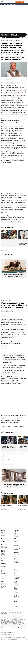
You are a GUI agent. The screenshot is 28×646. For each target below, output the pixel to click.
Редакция (16, 564)
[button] (14, 35)
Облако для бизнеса (15, 574)
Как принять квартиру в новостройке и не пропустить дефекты (8, 507)
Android (15, 604)
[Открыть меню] (26, 2)
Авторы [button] (3, 250)
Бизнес (2, 40)
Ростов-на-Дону (4, 575)
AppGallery (16, 606)
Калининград (3, 566)
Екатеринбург (4, 557)
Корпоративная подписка (17, 549)
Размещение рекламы (16, 566)
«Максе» (22, 426)
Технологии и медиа (4, 539)
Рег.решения (16, 584)
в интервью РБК (21, 90)
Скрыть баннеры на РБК (17, 543)
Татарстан (3, 576)
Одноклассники (17, 534)
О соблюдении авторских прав (8, 634)
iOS (14, 603)
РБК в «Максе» (7, 227)
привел (3, 137)
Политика (3, 532)
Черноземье (3, 579)
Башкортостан (4, 561)
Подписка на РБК (16, 546)
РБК (2, 118)
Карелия (3, 583)
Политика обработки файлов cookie (9, 639)
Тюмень (2, 578)
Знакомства (16, 585)
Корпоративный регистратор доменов (16, 578)
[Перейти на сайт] (14, 35)
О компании (16, 559)
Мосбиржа (13, 627)
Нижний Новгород (3, 571)
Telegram (16, 536)
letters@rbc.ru (19, 624)
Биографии (3, 543)
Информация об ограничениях (7, 632)
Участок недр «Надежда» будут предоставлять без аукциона (11, 342)
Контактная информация (16, 562)
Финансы (3, 541)
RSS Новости (16, 554)
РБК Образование (4, 547)
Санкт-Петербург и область (3, 554)
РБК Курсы (16, 593)
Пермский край (4, 573)
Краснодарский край (4, 568)
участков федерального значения (12, 369)
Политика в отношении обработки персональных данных (13, 637)
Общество (3, 348)
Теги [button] (7, 250)
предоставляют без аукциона (9, 422)
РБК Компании (4, 509)
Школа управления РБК (16, 596)
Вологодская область (3, 564)
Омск (2, 560)
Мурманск (3, 584)
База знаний (3, 544)
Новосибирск (4, 558)
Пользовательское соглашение (7, 635)
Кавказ (2, 581)
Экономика (3, 533)
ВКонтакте (16, 533)
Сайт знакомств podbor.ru (16, 588)
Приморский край (3, 587)
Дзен (15, 538)
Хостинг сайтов (15, 582)
